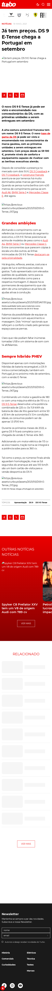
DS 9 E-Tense (9, 404)
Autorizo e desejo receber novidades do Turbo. (25, 942)
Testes (30, 964)
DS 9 (31, 502)
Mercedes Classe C (36, 244)
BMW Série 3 (13, 244)
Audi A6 (6, 192)
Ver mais (26, 623)
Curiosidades (8, 964)
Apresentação (20, 502)
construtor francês (33, 175)
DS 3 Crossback (38, 171)
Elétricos (31, 952)
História (6, 952)
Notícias (7, 23)
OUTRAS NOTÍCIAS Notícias (18, 552)
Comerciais (7, 958)
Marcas (30, 970)
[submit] (47, 935)
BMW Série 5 (19, 192)
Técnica (31, 958)
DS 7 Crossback (10, 175)
